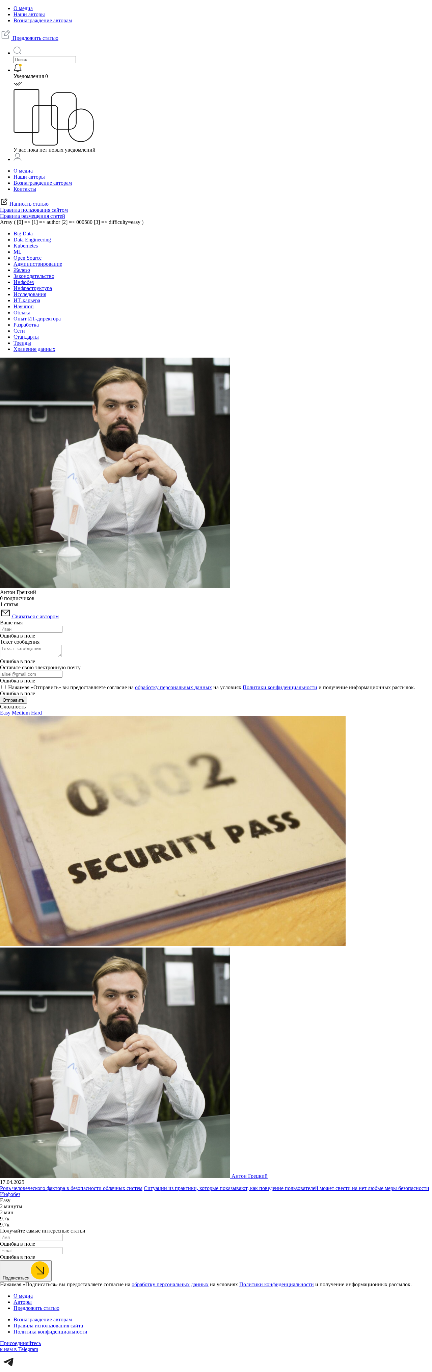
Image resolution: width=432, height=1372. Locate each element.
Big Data (23, 233)
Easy (5, 713)
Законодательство (34, 276)
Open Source (28, 258)
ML (18, 252)
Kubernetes (26, 246)
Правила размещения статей (32, 216)
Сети (19, 331)
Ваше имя (11, 622)
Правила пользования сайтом (34, 210)
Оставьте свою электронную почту (40, 667)
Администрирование (38, 264)
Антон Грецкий (250, 1176)
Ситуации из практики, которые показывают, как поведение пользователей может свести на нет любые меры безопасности (286, 1188)
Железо (22, 270)
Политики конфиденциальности (280, 687)
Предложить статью (34, 38)
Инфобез (24, 282)
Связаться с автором (35, 616)
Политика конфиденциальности (50, 1332)
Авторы (23, 1302)
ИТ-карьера (27, 300)
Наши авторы (29, 14)
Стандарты (26, 337)
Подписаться (17, 1277)
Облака (22, 312)
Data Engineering (32, 239)
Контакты (25, 189)
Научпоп (24, 306)
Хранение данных (34, 349)
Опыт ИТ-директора (37, 318)
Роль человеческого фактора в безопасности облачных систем (71, 1188)
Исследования (30, 294)
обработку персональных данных (173, 687)
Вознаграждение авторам (43, 20)
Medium (21, 713)
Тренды (22, 343)
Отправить (13, 700)
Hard (36, 713)
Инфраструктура (33, 288)
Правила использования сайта (48, 1325)
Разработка (26, 325)
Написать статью (28, 204)
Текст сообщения (19, 642)
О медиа (23, 8)
